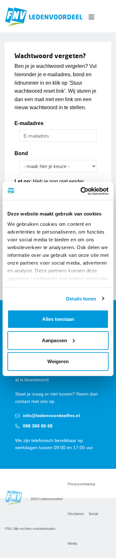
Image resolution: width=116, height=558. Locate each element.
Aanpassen (54, 340)
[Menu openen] (91, 17)
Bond (21, 153)
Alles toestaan (58, 319)
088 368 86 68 (38, 425)
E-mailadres (29, 123)
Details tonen (81, 298)
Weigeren (58, 361)
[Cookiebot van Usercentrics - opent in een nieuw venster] (82, 191)
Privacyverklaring (81, 484)
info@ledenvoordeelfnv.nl (51, 415)
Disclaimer (76, 514)
